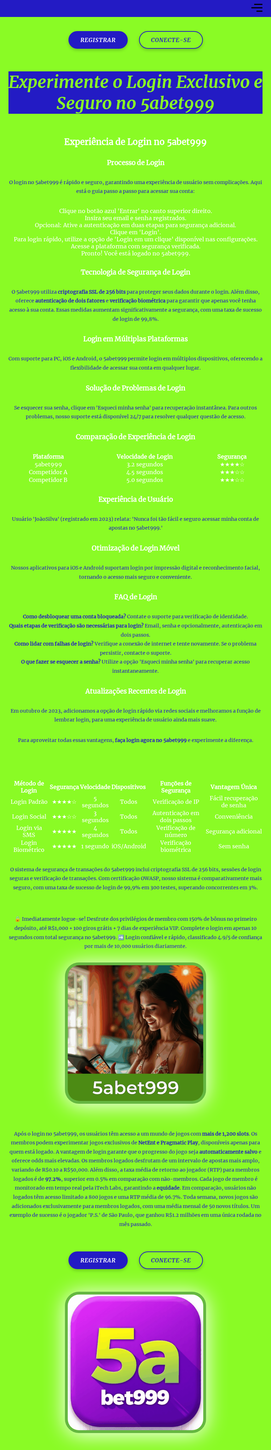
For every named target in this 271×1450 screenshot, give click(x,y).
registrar (98, 39)
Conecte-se (171, 39)
